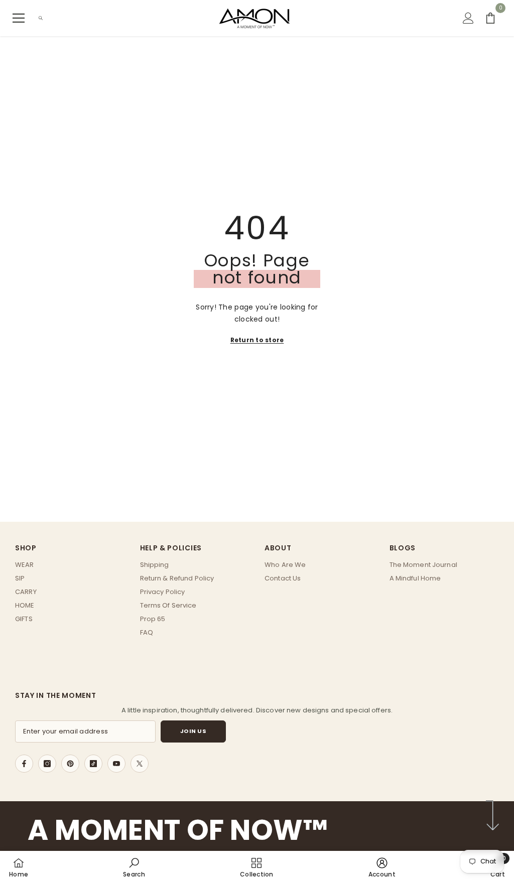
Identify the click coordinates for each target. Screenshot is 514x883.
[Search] (41, 18)
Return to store (257, 340)
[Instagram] (47, 764)
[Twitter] (140, 764)
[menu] (19, 18)
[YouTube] (116, 764)
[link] (134, 867)
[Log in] (468, 18)
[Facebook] (24, 764)
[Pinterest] (70, 764)
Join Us (193, 731)
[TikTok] (93, 764)
